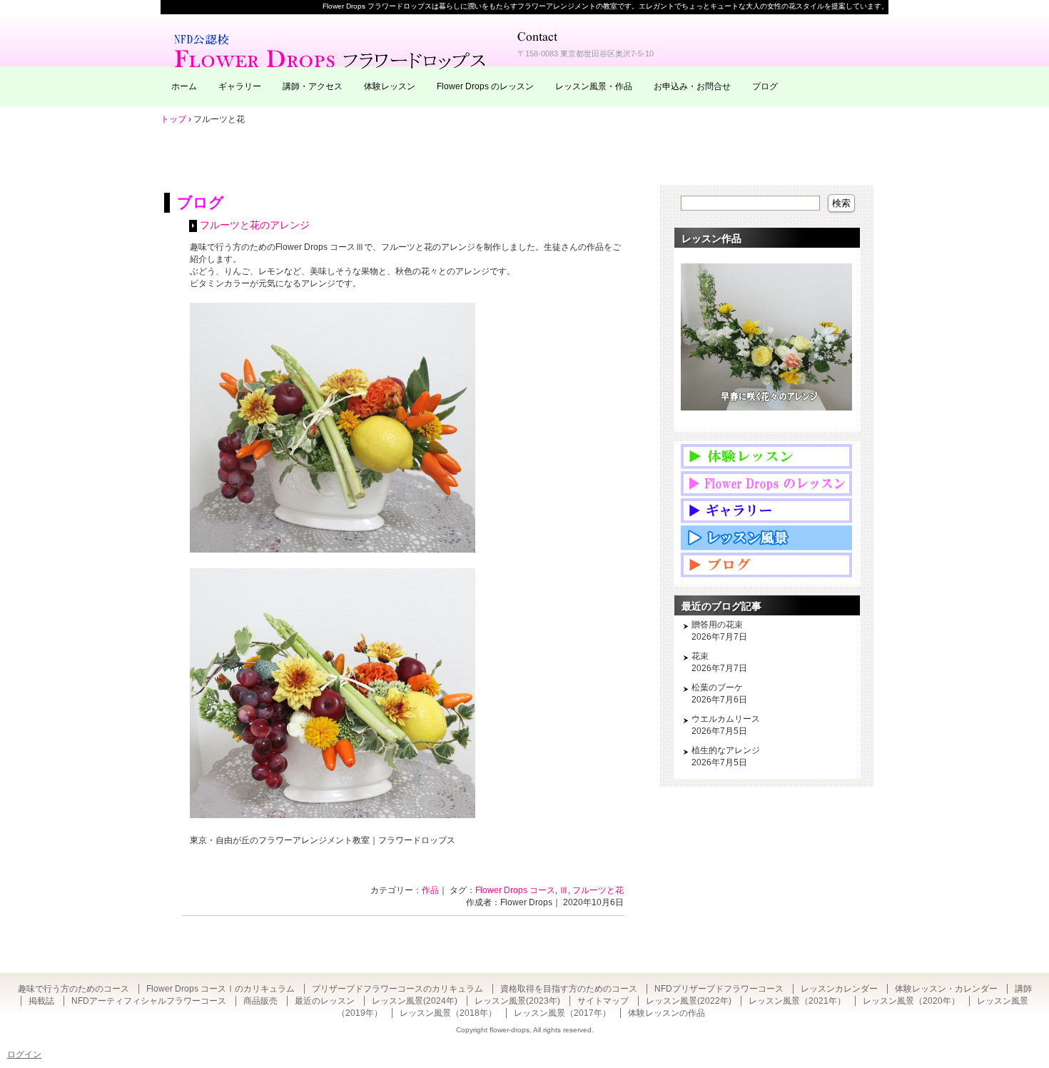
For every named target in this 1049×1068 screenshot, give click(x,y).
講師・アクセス (313, 86)
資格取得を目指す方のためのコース (568, 989)
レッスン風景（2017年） (562, 1013)
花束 (700, 656)
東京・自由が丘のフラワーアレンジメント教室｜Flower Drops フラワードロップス (332, 50)
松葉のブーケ (717, 687)
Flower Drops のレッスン (485, 86)
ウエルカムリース (725, 719)
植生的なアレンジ (725, 750)
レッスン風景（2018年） (448, 1013)
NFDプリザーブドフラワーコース (719, 989)
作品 (430, 890)
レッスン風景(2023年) (517, 1001)
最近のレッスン (325, 1001)
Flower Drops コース (515, 890)
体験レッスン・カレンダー (946, 989)
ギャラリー (239, 86)
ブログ (765, 86)
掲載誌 (41, 1001)
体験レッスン (389, 86)
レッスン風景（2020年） (911, 1001)
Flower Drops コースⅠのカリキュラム (220, 989)
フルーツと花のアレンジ (255, 225)
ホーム (184, 86)
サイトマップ (603, 1001)
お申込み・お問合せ (692, 86)
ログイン (24, 1054)
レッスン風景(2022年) (688, 1001)
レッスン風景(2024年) (414, 1001)
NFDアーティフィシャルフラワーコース (148, 1001)
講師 (1023, 989)
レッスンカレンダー (839, 989)
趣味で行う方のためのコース (73, 989)
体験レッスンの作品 (666, 1013)
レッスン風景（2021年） (797, 1001)
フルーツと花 (598, 890)
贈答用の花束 (717, 625)
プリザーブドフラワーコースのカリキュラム (397, 989)
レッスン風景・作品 (593, 86)
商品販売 (260, 1001)
